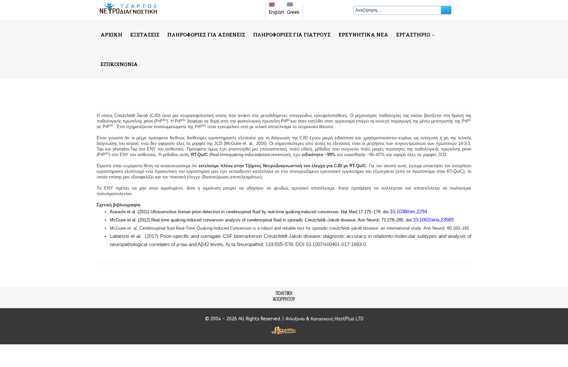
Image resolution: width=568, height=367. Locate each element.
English (276, 12)
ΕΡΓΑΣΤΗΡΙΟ (413, 34)
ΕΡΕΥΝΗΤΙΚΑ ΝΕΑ (363, 34)
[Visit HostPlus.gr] (284, 330)
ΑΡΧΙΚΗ (111, 34)
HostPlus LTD (349, 319)
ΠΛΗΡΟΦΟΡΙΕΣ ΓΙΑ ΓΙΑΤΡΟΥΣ (292, 34)
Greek (293, 12)
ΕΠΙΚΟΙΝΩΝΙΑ (119, 64)
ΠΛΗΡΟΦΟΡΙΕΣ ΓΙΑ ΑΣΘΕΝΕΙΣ (206, 34)
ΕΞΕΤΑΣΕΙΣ (144, 34)
